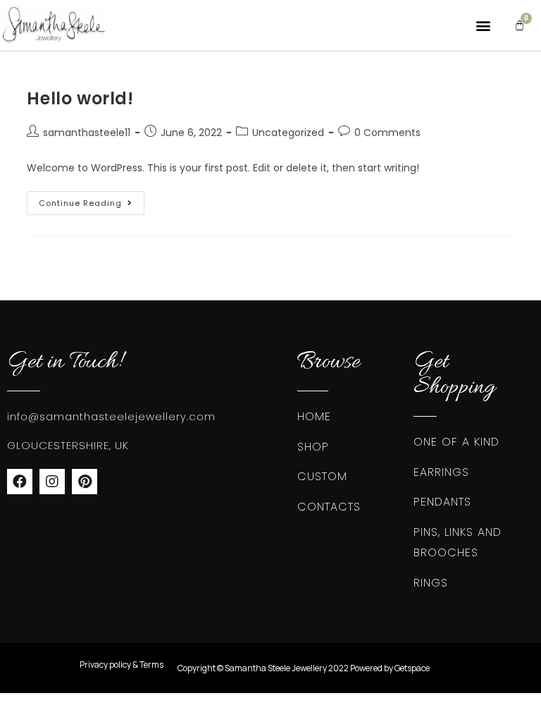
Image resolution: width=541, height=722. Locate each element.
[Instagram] (52, 481)
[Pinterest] (84, 481)
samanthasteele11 (86, 133)
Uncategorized (288, 133)
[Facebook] (19, 481)
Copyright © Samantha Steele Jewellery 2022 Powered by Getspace (304, 668)
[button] (483, 25)
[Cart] (519, 25)
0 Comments (387, 133)
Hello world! (80, 98)
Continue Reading (91, 200)
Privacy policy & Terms (121, 665)
